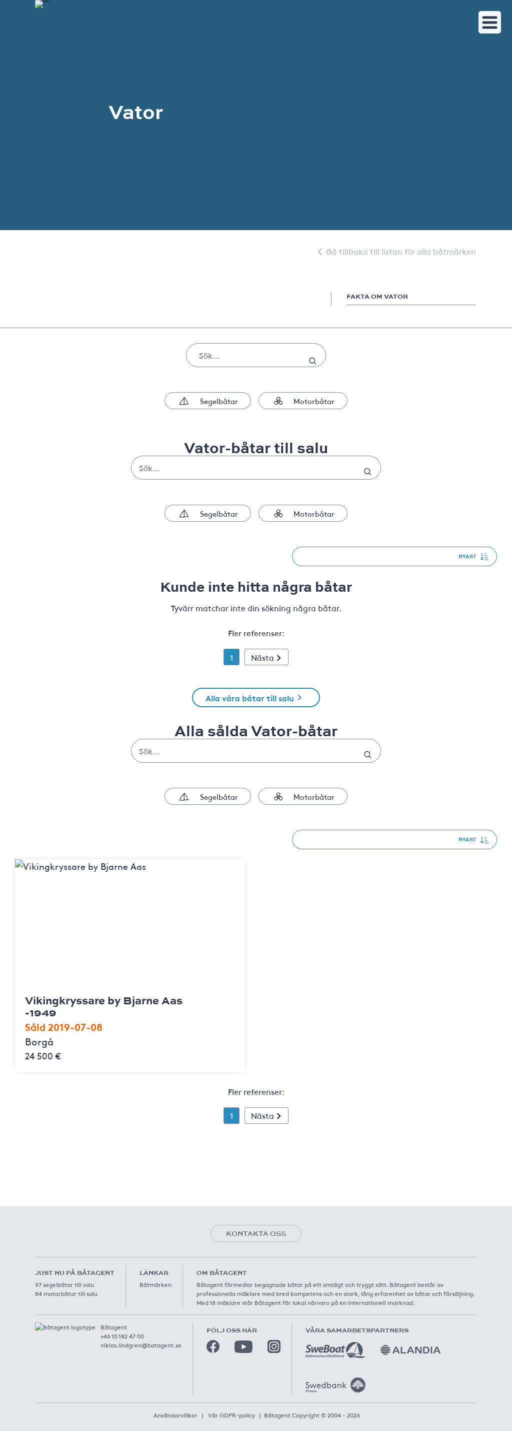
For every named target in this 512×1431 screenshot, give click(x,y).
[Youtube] (243, 1346)
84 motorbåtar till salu (66, 1293)
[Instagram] (274, 1346)
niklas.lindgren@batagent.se (141, 1345)
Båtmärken (156, 1284)
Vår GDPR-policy (231, 1415)
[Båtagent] (42, 4)
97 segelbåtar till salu (64, 1284)
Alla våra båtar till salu (250, 697)
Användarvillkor (176, 1415)
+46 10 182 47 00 (122, 1336)
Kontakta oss (256, 1233)
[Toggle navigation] (489, 22)
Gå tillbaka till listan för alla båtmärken (401, 251)
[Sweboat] (336, 1350)
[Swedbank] (336, 1385)
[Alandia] (410, 1350)
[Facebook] (213, 1346)
